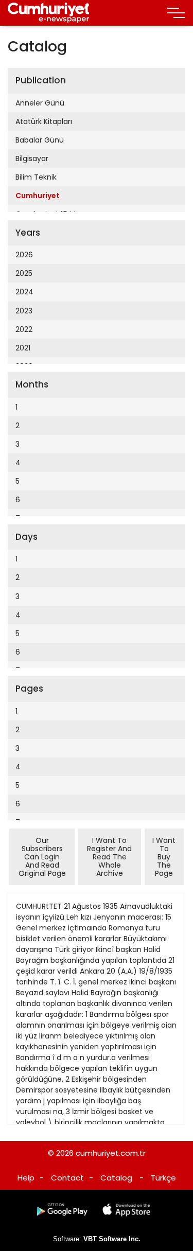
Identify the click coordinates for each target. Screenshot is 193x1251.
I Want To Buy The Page (164, 856)
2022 (23, 329)
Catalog (116, 1177)
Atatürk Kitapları (43, 121)
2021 (22, 348)
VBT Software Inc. (112, 1239)
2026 (24, 255)
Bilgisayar (31, 158)
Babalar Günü (39, 140)
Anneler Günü (39, 103)
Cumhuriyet (37, 195)
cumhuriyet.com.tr (111, 1153)
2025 (23, 273)
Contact (67, 1177)
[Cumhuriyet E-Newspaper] (49, 13)
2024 (24, 292)
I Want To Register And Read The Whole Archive (109, 856)
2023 (23, 311)
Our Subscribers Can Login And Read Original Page (42, 856)
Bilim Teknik (36, 177)
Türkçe (163, 1177)
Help (25, 1177)
